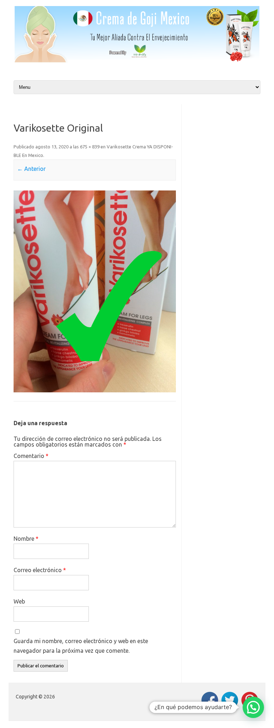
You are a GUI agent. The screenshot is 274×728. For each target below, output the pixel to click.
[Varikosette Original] (95, 291)
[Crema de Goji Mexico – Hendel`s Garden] (137, 60)
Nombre (26, 538)
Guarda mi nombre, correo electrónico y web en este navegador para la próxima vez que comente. (81, 646)
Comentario (31, 456)
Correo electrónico (40, 570)
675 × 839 (90, 146)
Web (19, 601)
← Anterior (31, 169)
